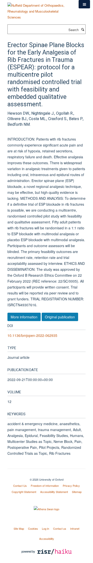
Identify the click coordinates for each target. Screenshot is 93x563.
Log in (45, 528)
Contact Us (20, 486)
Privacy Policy (71, 486)
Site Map (19, 528)
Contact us (59, 528)
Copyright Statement (24, 492)
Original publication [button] (60, 316)
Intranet (74, 528)
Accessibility (46, 539)
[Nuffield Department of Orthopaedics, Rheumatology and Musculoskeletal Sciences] (39, 9)
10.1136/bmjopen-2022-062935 (32, 335)
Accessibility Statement (54, 492)
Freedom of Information (45, 486)
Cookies (33, 528)
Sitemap (77, 492)
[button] (84, 4)
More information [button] (24, 316)
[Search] (82, 29)
